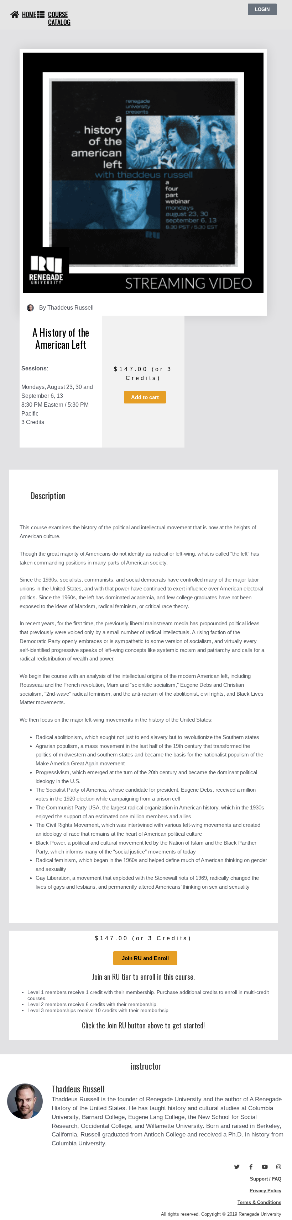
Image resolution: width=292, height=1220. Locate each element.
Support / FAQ (265, 1179)
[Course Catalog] (41, 14)
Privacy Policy (265, 1190)
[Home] (15, 14)
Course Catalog (59, 18)
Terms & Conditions (259, 1202)
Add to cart (145, 397)
